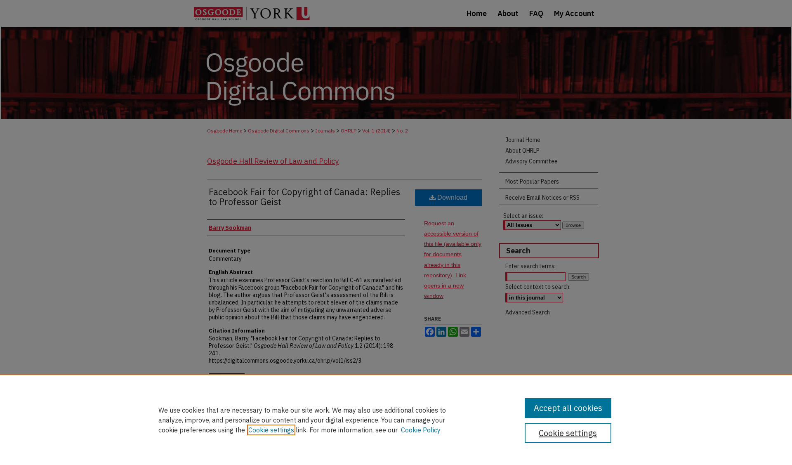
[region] (396, 419)
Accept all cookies (568, 407)
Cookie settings (271, 430)
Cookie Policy (421, 430)
